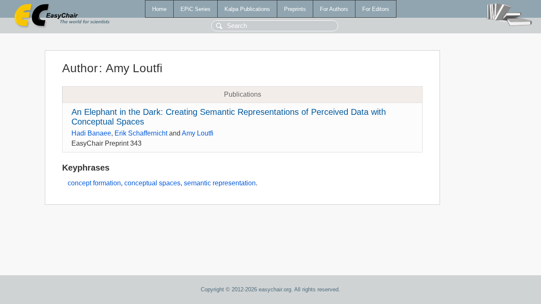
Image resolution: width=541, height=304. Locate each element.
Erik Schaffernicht (141, 133)
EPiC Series (195, 9)
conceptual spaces (152, 183)
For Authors (334, 9)
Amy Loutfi (197, 133)
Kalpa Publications (247, 9)
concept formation (94, 183)
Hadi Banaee (91, 133)
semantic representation (220, 183)
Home (159, 9)
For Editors (375, 9)
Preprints (295, 9)
